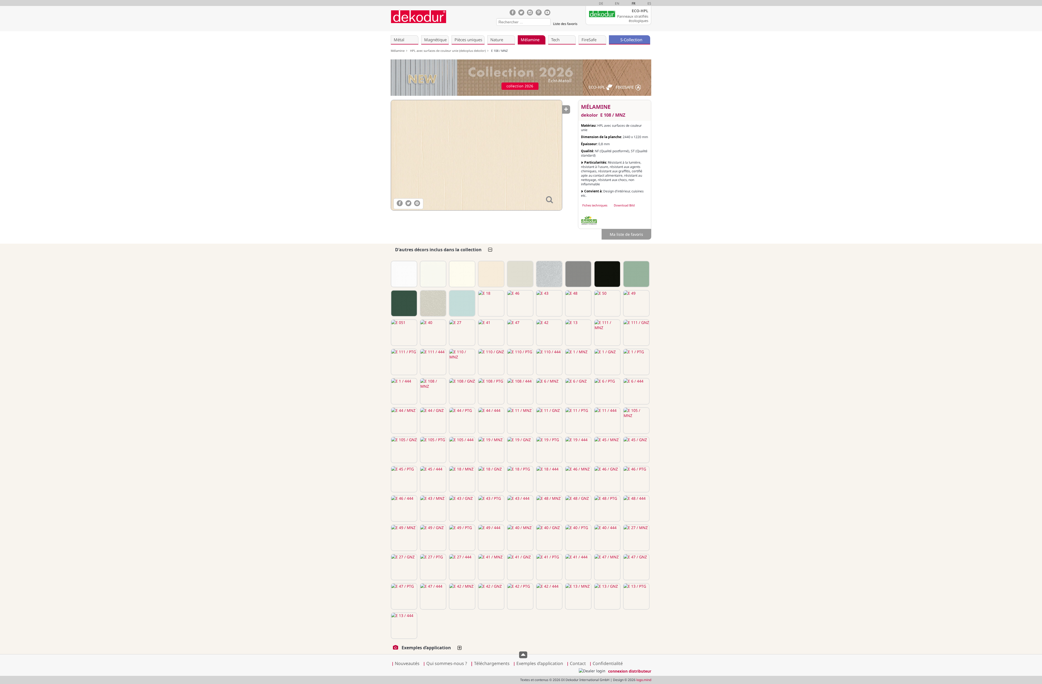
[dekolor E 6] (519, 274)
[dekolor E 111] (403, 274)
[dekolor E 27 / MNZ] (636, 537)
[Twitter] (521, 12)
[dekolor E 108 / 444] (519, 391)
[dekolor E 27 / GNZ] (403, 567)
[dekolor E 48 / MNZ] (548, 508)
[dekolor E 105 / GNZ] (403, 450)
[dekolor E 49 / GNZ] (432, 537)
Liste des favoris (565, 23)
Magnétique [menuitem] (435, 39)
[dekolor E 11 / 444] (607, 420)
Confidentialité (608, 663)
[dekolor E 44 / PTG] (461, 420)
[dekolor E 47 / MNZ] (607, 567)
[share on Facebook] (400, 203)
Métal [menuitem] (399, 39)
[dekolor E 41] (490, 332)
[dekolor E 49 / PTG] (461, 537)
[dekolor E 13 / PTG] (636, 596)
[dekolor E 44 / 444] (490, 420)
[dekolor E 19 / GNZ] (519, 450)
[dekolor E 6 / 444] (636, 391)
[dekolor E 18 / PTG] (519, 479)
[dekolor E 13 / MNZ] (577, 596)
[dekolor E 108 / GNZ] (461, 391)
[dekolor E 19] (403, 303)
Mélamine (398, 51)
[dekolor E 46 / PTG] (636, 479)
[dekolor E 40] (432, 332)
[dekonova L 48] (432, 303)
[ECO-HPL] (589, 220)
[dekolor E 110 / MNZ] (461, 362)
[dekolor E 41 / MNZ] (490, 567)
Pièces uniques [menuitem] (468, 39)
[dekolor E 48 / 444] (636, 508)
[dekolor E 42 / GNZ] (490, 596)
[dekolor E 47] (519, 332)
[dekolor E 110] (432, 274)
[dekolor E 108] (490, 274)
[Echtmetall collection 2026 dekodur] (521, 78)
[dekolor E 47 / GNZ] (636, 567)
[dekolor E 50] (607, 303)
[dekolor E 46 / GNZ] (607, 479)
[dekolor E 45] (461, 303)
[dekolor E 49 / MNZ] (403, 537)
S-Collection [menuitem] (631, 39)
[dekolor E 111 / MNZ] (607, 332)
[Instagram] (530, 12)
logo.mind (643, 679)
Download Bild (624, 205)
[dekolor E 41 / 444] (577, 567)
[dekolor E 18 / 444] (548, 479)
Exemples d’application (539, 663)
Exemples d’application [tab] (426, 648)
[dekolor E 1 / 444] (403, 391)
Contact (578, 663)
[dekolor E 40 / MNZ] (519, 537)
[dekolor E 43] (548, 303)
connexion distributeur (629, 671)
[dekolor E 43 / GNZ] (461, 508)
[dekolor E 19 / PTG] (548, 450)
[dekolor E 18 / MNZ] (461, 479)
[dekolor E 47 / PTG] (403, 596)
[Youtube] (547, 12)
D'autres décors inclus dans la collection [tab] (438, 250)
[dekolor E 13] (577, 332)
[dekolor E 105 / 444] (461, 450)
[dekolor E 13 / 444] (403, 625)
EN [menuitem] (617, 3)
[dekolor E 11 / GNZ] (548, 420)
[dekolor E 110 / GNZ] (490, 362)
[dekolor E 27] (461, 332)
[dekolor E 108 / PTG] (490, 391)
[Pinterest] (539, 12)
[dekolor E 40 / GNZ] (548, 537)
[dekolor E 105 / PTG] (432, 450)
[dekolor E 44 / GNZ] (432, 420)
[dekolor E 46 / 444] (403, 508)
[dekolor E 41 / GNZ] (519, 567)
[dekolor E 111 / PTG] (403, 362)
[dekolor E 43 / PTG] (490, 508)
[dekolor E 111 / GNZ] (636, 332)
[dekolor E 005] (548, 274)
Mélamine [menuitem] (530, 39)
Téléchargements (490, 663)
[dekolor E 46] (519, 303)
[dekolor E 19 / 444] (577, 450)
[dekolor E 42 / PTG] (519, 596)
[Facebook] (513, 12)
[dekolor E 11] (607, 274)
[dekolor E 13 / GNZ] (607, 596)
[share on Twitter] (408, 203)
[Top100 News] (455, 20)
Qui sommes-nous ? (446, 663)
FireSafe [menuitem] (589, 39)
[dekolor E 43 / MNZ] (432, 508)
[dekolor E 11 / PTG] (577, 420)
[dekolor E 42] (548, 332)
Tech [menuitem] (555, 39)
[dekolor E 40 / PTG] (577, 537)
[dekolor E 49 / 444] (490, 537)
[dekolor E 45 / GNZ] (636, 450)
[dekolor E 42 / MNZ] (461, 596)
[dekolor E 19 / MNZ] (490, 450)
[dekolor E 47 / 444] (432, 596)
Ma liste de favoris (626, 234)
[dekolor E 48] (577, 303)
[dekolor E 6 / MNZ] (548, 391)
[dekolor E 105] (636, 274)
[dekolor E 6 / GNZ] (577, 391)
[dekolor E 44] (577, 274)
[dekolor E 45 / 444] (432, 479)
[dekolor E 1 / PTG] (636, 362)
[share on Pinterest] (417, 203)
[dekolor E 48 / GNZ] (577, 508)
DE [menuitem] (601, 3)
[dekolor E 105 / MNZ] (636, 420)
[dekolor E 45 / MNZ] (607, 450)
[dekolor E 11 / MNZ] (519, 420)
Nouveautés (407, 663)
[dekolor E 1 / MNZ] (577, 362)
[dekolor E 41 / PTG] (548, 567)
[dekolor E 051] (403, 332)
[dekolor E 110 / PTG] (519, 362)
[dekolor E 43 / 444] (519, 508)
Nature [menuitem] (496, 39)
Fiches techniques (594, 205)
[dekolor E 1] (461, 274)
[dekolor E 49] (636, 303)
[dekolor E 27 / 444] (461, 567)
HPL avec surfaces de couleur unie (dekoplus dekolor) (448, 51)
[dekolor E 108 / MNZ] (476, 155)
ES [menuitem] (649, 3)
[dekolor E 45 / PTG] (403, 479)
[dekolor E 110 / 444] (548, 362)
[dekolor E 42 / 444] (548, 596)
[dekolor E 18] (490, 303)
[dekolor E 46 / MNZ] (577, 479)
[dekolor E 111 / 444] (432, 362)
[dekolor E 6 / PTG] (607, 391)
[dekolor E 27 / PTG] (432, 567)
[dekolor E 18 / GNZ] (490, 479)
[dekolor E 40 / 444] (607, 537)
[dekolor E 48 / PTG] (607, 508)
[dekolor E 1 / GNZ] (607, 362)
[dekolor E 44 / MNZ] (403, 420)
